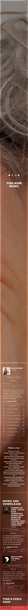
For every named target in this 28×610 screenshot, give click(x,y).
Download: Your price (14, 377)
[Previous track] (22, 400)
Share (14, 380)
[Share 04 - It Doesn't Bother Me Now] (24, 415)
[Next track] (24, 400)
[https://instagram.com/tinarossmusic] (15, 175)
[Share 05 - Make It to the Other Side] (24, 419)
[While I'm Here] (6, 371)
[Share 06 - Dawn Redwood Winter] (24, 422)
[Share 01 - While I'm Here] (24, 406)
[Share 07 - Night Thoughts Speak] (24, 425)
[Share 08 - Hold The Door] (24, 428)
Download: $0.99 (14, 529)
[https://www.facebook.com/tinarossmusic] (12, 175)
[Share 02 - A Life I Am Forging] (24, 409)
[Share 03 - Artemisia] (24, 412)
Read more (13, 398)
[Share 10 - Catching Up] (24, 435)
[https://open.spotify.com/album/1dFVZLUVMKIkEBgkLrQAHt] (19, 175)
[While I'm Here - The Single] (6, 559)
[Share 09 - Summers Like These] (24, 432)
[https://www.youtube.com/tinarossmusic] (9, 175)
